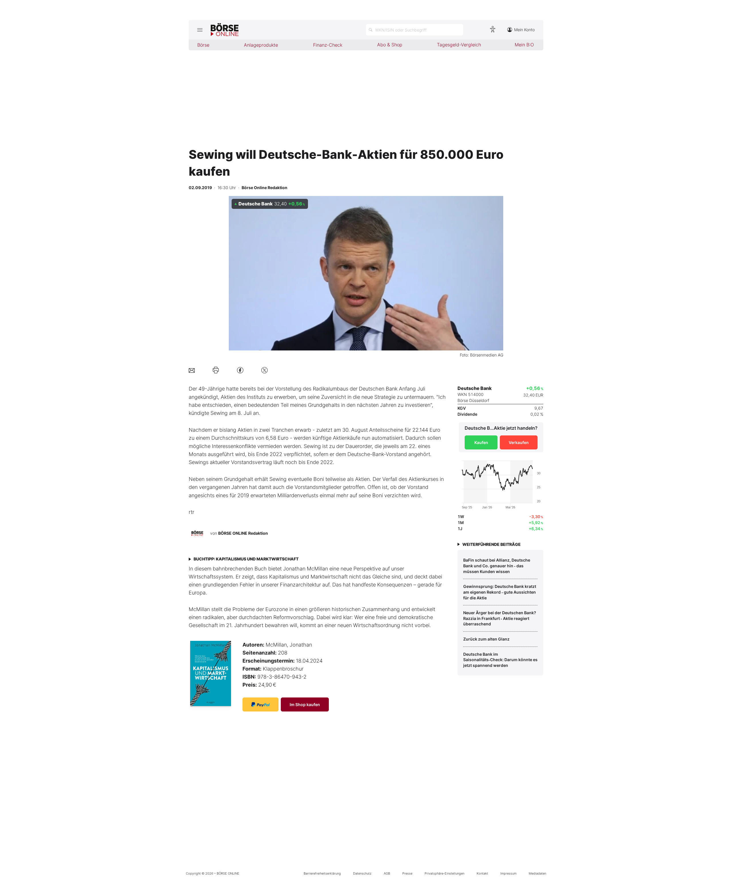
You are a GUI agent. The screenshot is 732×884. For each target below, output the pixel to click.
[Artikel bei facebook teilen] (240, 370)
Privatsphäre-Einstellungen (444, 873)
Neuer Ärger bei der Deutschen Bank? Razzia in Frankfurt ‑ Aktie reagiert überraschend (499, 618)
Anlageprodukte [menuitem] (261, 45)
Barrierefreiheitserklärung (322, 873)
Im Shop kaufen (305, 704)
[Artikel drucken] (215, 370)
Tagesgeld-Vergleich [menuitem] (459, 44)
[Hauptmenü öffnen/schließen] (200, 29)
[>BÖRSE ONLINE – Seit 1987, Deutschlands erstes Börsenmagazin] (224, 29)
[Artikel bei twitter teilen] (264, 370)
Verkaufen (519, 442)
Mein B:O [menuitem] (524, 44)
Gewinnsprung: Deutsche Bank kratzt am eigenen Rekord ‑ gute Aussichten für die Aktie (499, 592)
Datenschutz (362, 873)
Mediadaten (537, 873)
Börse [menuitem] (203, 45)
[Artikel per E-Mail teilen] (191, 370)
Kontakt (482, 873)
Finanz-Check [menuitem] (327, 45)
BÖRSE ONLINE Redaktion (243, 533)
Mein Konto (524, 29)
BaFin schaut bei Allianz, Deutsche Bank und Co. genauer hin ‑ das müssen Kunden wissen (496, 566)
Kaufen (481, 442)
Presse (407, 873)
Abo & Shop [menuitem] (389, 44)
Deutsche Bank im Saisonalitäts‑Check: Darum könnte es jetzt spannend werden (500, 660)
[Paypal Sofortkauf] (260, 704)
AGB (387, 873)
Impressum (508, 873)
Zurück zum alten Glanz (486, 639)
